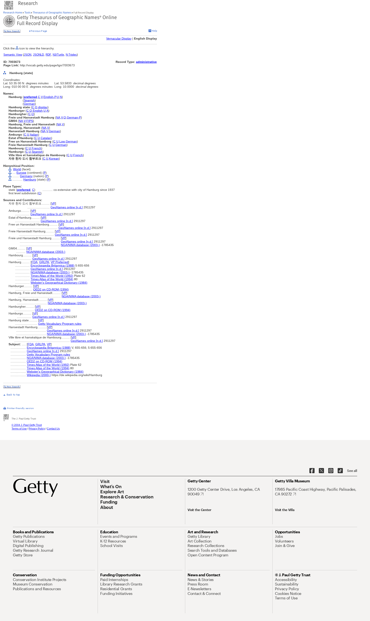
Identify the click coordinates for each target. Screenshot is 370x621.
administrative (146, 62)
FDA (34, 262)
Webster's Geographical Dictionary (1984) (59, 282)
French (36, 148)
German (29, 103)
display (43, 107)
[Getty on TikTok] (340, 470)
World (17, 169)
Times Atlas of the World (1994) (52, 279)
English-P (49, 97)
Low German (68, 141)
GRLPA (44, 262)
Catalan (46, 138)
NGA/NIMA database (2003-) (80, 245)
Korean (54, 158)
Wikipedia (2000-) (39, 375)
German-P (74, 117)
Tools (27, 12)
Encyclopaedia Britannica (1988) (53, 265)
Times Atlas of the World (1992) (52, 275)
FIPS (29, 121)
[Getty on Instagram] (330, 470)
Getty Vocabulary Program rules (59, 323)
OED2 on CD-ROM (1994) (51, 289)
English (38, 110)
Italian (34, 134)
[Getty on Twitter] (321, 470)
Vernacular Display (118, 38)
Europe (21, 172)
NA (58, 117)
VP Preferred (59, 262)
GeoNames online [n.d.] (67, 207)
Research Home (13, 12)
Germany (26, 176)
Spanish (29, 100)
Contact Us (53, 428)
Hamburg (29, 179)
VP (53, 203)
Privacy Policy (37, 428)
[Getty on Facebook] (312, 470)
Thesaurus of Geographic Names (52, 12)
